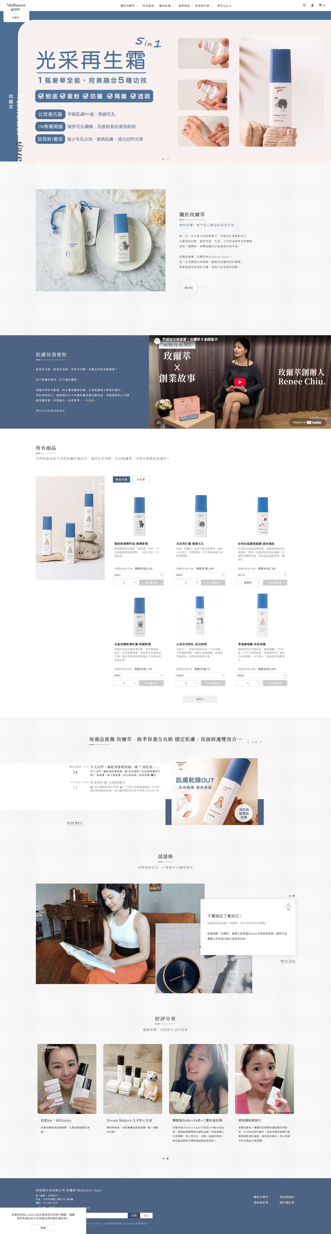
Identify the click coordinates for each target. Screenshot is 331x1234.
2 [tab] (168, 159)
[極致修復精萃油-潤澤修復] (138, 514)
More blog (288, 960)
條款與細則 (287, 1197)
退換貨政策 (261, 1202)
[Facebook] (324, 1175)
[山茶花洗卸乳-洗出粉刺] (200, 615)
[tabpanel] (165, 86)
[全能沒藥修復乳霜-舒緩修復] (138, 615)
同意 (43, 1228)
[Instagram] (324, 1194)
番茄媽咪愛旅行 (184, 1120)
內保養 (140, 479)
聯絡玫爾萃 (261, 1197)
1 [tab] (162, 159)
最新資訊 (184, 5)
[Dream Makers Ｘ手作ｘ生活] (66, 1078)
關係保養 (165, 5)
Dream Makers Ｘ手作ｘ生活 (63, 1120)
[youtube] (324, 1203)
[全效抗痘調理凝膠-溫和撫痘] (261, 514)
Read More (75, 822)
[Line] (324, 1184)
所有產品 (148, 5)
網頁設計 (144, 1223)
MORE (189, 287)
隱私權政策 (287, 1202)
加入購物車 (151, 582)
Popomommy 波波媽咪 (256, 1120)
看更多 (200, 699)
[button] (304, 5)
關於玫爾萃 (128, 5)
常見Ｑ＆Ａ (224, 5)
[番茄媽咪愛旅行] (198, 1078)
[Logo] (16, 11)
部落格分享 (202, 5)
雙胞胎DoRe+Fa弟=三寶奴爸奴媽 (131, 1120)
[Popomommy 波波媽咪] (264, 1078)
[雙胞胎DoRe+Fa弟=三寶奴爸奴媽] (132, 1078)
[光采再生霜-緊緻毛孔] (200, 514)
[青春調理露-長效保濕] (261, 615)
